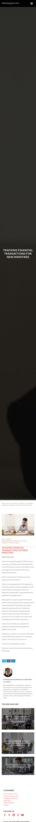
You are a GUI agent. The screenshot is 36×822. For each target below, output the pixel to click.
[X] (4, 660)
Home (4, 503)
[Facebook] (9, 660)
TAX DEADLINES (8, 803)
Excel (12, 617)
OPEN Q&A (7, 800)
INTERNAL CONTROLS (18, 503)
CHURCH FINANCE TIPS (11, 796)
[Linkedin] (13, 660)
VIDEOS (17, 542)
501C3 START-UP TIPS (10, 794)
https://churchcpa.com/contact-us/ (15, 639)
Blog (8, 503)
